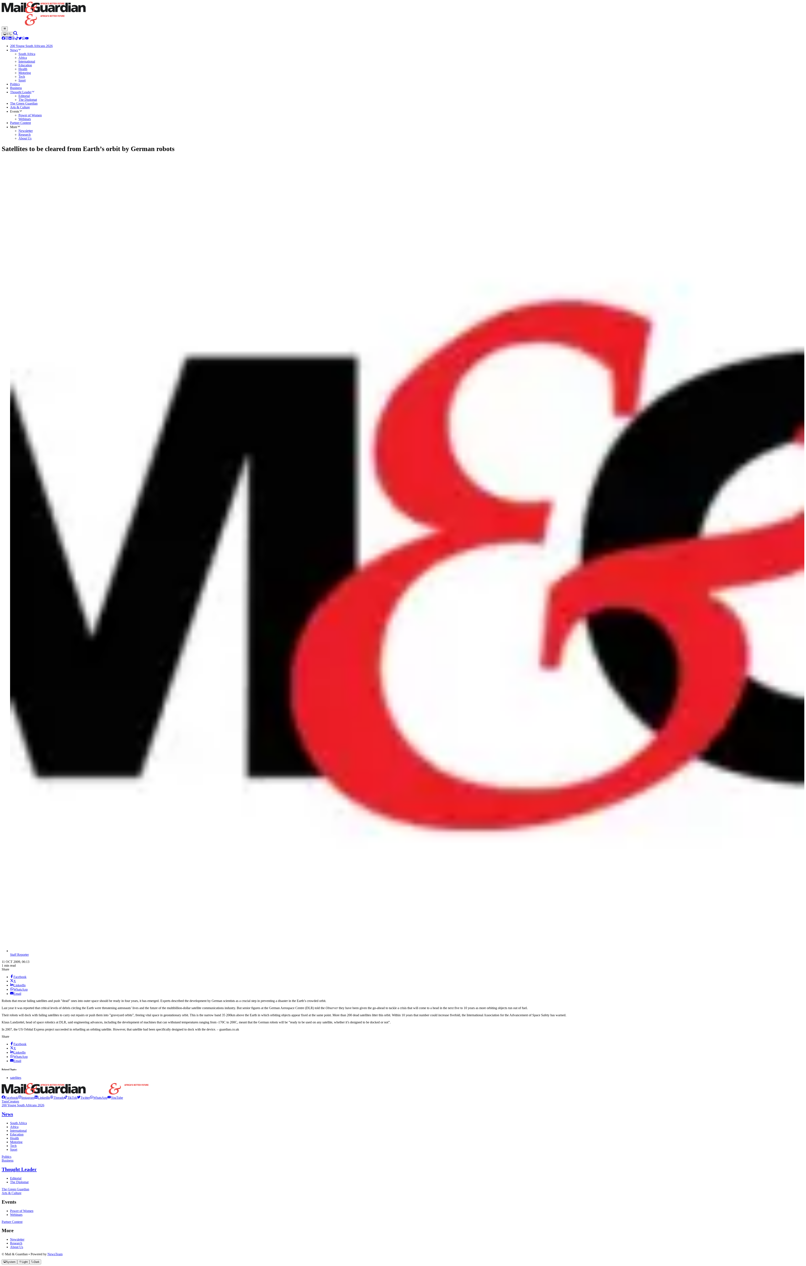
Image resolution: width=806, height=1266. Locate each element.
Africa (14, 1127)
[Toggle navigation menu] (5, 28)
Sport (13, 1149)
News (7, 1114)
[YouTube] (27, 39)
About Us (16, 1247)
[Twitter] (20, 39)
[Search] (15, 34)
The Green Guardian (15, 1189)
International (18, 1130)
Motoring (16, 1142)
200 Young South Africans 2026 (23, 1105)
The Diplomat (19, 1182)
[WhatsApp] (23, 39)
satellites (15, 1077)
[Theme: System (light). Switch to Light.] (7, 34)
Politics (6, 1156)
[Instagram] (6, 39)
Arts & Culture (11, 1193)
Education (17, 1134)
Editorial (15, 1178)
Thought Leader (19, 1169)
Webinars (16, 1214)
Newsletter (17, 1239)
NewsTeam (55, 1254)
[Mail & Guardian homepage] (403, 14)
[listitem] (10, 1097)
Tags (5, 1101)
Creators (13, 1101)
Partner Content (12, 1222)
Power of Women (21, 1211)
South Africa (18, 1123)
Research (16, 1243)
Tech (13, 1146)
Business (7, 1160)
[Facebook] (3, 39)
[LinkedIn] (10, 39)
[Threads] (13, 39)
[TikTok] (16, 39)
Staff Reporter (19, 954)
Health (14, 1138)
